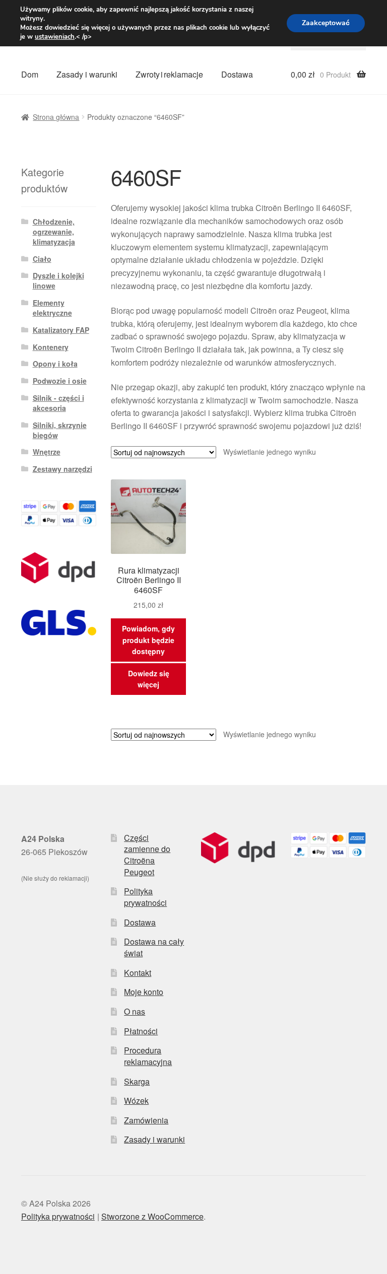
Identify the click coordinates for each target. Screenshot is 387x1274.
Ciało (42, 259)
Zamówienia (146, 1120)
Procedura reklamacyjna (148, 1056)
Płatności (141, 1031)
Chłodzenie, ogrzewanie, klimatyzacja (54, 232)
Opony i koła (55, 364)
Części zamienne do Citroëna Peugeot (147, 855)
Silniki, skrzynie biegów (60, 430)
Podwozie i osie (60, 381)
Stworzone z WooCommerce (152, 1216)
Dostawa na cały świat (154, 947)
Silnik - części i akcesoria (58, 403)
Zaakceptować (326, 23)
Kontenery (51, 347)
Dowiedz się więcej (148, 679)
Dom (29, 74)
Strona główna (56, 117)
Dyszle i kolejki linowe (58, 280)
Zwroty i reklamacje (169, 74)
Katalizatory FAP (61, 330)
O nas (134, 1011)
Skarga (137, 1081)
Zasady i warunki (86, 74)
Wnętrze (46, 452)
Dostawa (237, 74)
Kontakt (137, 972)
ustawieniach (55, 36)
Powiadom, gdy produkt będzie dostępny (148, 639)
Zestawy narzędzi (62, 469)
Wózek (136, 1100)
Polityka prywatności (145, 896)
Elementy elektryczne (52, 308)
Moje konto (143, 992)
